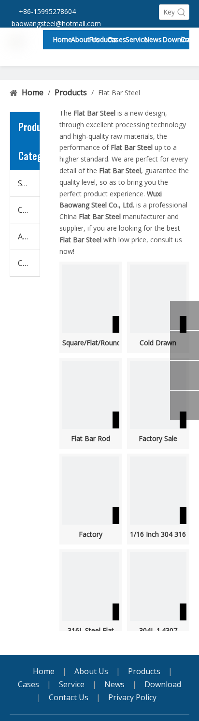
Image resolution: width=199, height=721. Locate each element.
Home (44, 671)
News (114, 684)
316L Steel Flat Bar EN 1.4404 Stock (91, 630)
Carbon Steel (29, 210)
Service (72, 684)
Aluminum (29, 236)
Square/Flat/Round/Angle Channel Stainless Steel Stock (90, 343)
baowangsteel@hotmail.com (56, 23)
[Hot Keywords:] (181, 12)
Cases (28, 684)
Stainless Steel (29, 183)
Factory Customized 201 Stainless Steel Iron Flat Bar (90, 534)
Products (144, 671)
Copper (29, 263)
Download (162, 684)
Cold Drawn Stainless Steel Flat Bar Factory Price (158, 343)
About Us (91, 671)
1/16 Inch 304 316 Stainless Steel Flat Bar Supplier (158, 534)
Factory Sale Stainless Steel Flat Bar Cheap (158, 438)
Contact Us (68, 697)
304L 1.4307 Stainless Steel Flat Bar (158, 630)
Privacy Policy (132, 697)
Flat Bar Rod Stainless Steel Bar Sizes (90, 438)
